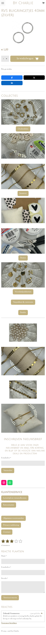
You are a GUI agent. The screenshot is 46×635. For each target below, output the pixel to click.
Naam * (4, 556)
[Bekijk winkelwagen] (43, 3)
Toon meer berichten (9, 623)
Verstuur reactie (10, 597)
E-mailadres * (6, 458)
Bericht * (4, 578)
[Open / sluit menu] (2, 3)
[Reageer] (41, 613)
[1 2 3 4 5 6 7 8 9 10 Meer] (5, 59)
